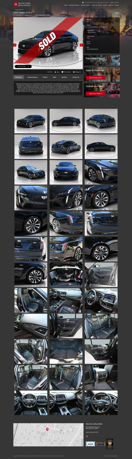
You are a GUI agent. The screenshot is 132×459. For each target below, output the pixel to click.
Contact (117, 5)
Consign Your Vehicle (96, 5)
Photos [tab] (45, 77)
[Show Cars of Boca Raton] (22, 4)
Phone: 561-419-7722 (43, 15)
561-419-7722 (115, 2)
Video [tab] (54, 77)
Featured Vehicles (85, 5)
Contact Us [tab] (75, 77)
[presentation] (14, 45)
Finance (105, 5)
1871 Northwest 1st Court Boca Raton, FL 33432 (93, 427)
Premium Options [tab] (33, 77)
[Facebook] (87, 436)
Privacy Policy (55, 456)
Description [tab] (18, 77)
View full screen (22, 66)
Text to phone (67, 72)
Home (65, 5)
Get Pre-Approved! (96, 78)
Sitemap (62, 456)
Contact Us (48, 456)
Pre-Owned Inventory (74, 5)
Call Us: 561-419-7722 (92, 432)
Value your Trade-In (95, 93)
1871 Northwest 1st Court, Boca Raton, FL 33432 (96, 2)
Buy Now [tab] (64, 77)
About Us (111, 5)
